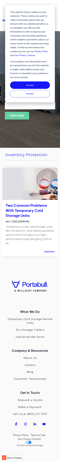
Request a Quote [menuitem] (30, 400)
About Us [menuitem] (30, 358)
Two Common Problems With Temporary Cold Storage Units (26, 210)
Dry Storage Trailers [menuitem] (30, 329)
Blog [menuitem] (30, 371)
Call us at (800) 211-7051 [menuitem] (30, 414)
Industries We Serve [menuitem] (30, 336)
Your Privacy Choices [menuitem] (29, 439)
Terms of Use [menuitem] (38, 435)
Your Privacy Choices (24, 55)
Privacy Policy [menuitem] (20, 435)
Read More (49, 251)
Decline (30, 93)
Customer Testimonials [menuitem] (30, 378)
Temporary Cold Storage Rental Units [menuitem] (30, 321)
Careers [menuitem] (30, 365)
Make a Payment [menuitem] (30, 407)
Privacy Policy (41, 51)
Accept (30, 85)
